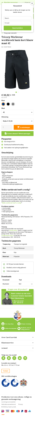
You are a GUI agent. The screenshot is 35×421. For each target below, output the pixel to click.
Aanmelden (17, 28)
